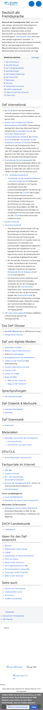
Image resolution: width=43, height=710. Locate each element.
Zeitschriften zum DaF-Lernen (20, 445)
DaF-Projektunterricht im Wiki (16, 566)
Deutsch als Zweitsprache (15, 588)
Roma (10, 275)
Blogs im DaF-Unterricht (17, 384)
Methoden (9, 413)
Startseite (25, 287)
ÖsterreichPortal (23, 295)
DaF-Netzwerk (10, 489)
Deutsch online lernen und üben (17, 367)
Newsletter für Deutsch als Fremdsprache (21, 500)
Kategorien (9, 612)
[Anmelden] (31, 4)
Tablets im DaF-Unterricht (15, 361)
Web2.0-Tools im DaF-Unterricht (17, 351)
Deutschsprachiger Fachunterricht (18, 458)
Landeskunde (10, 529)
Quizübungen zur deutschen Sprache (19, 556)
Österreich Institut (12, 225)
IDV (9, 111)
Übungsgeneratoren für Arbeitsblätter (20, 357)
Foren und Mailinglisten (14, 497)
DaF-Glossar (13, 331)
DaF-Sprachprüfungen (13, 396)
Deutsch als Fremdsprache (13, 616)
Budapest (27, 272)
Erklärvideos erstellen (13, 347)
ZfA (24, 193)
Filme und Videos (11, 559)
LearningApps (18, 354)
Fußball (7, 552)
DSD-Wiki (8, 470)
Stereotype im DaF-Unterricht (16, 572)
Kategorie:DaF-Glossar (14, 335)
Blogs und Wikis (11, 377)
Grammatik (9, 425)
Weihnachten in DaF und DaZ (16, 549)
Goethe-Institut (11, 222)
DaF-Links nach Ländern (14, 313)
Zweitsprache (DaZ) (23, 37)
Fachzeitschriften (15, 441)
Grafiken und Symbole (13, 599)
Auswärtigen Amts (23, 131)
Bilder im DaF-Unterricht (14, 576)
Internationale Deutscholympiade (18, 160)
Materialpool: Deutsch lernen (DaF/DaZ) (20, 508)
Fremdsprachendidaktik (14, 409)
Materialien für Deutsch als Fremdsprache (21, 438)
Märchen (8, 546)
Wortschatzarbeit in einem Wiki (17, 569)
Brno (20, 272)
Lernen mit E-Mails (12, 374)
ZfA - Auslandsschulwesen (15, 175)
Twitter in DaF (10, 370)
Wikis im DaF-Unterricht (17, 380)
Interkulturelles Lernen (13, 592)
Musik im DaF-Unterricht (14, 562)
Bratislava (11, 272)
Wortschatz (9, 595)
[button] (17, 707)
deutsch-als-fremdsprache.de (16, 483)
